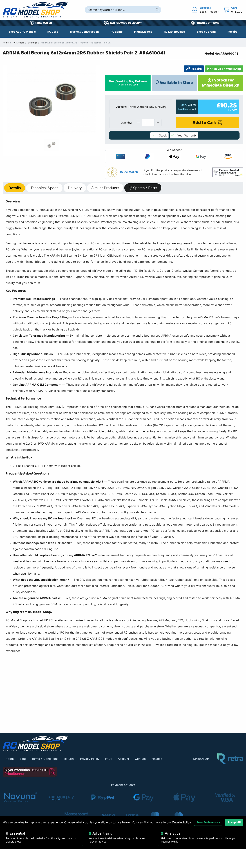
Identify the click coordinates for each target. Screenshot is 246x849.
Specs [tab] (44, 188)
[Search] (157, 9)
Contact (140, 758)
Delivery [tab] (75, 188)
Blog (23, 758)
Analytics (172, 833)
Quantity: (126, 122)
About (10, 758)
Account (123, 758)
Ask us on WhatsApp (226, 68)
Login (203, 11)
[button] (157, 172)
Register (213, 11)
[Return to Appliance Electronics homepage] (95, 743)
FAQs (108, 758)
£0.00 (238, 11)
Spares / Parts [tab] (145, 188)
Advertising (102, 833)
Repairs (196, 68)
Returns (69, 758)
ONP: (184, 105)
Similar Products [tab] (105, 188)
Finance (157, 758)
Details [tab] (14, 188)
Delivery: (121, 106)
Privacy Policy (89, 758)
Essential (17, 833)
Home (6, 42)
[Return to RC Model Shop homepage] (35, 9)
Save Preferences (208, 822)
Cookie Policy (181, 822)
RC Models (18, 42)
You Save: (183, 109)
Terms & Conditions (45, 758)
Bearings (32, 42)
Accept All (234, 822)
